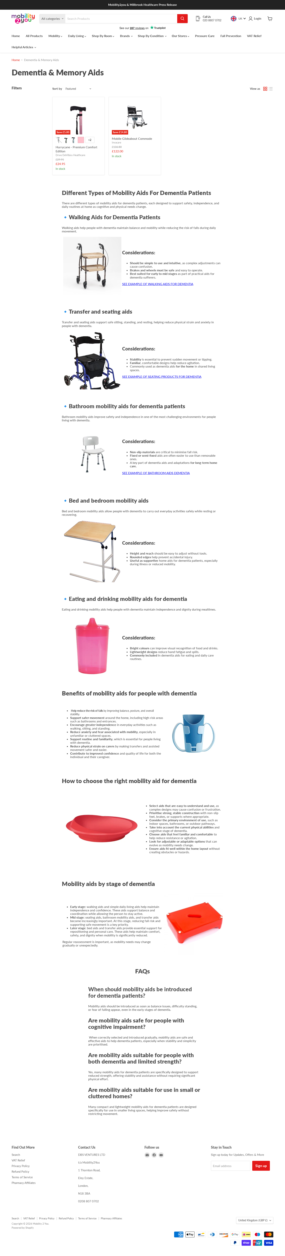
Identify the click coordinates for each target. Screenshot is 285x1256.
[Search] (182, 18)
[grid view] (265, 88)
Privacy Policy (21, 1166)
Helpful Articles (23, 47)
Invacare (116, 142)
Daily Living (76, 36)
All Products (34, 36)
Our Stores (180, 36)
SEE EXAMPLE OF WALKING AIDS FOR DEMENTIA (157, 284)
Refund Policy (20, 1171)
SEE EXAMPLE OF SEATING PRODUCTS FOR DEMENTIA (161, 376)
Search (16, 1154)
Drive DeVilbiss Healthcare (70, 155)
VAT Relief (254, 36)
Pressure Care (205, 36)
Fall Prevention (230, 36)
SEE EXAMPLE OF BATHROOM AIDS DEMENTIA (156, 473)
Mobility (54, 36)
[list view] (270, 88)
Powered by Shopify (23, 1227)
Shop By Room (102, 36)
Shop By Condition (151, 36)
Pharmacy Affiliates (24, 1182)
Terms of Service (22, 1177)
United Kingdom (253, 1220)
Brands (125, 36)
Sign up (261, 1166)
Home (16, 36)
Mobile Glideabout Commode (132, 138)
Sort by (57, 88)
